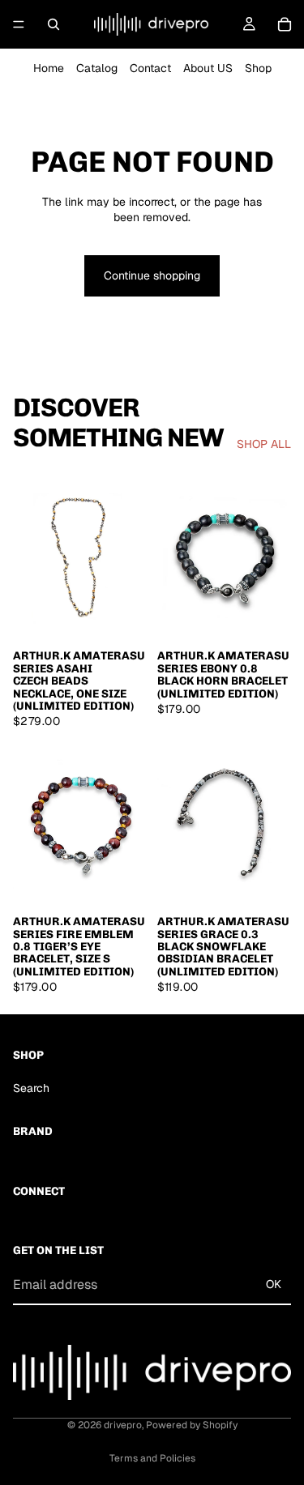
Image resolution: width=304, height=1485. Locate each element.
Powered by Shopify (192, 1425)
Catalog (97, 68)
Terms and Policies (152, 1458)
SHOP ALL (264, 444)
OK (273, 1284)
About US (208, 68)
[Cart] (284, 24)
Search (31, 1088)
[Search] (53, 24)
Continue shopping (152, 275)
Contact (150, 68)
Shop (258, 68)
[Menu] (18, 24)
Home (48, 68)
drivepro (123, 1425)
